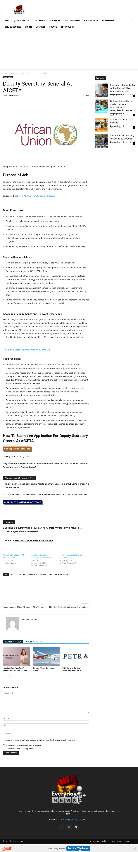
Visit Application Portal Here (17, 449)
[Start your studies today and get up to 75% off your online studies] (101, 90)
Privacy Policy (94, 841)
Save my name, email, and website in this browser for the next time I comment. (40, 740)
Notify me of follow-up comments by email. (24, 745)
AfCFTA (13, 574)
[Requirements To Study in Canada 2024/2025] (101, 141)
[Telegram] (30, 101)
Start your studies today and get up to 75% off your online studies (122, 88)
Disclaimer (105, 841)
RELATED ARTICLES (13, 642)
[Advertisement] (69, 50)
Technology (67, 27)
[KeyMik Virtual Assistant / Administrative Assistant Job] (16, 656)
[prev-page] (4, 676)
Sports (28, 27)
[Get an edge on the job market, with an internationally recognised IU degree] (101, 106)
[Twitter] (12, 101)
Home (8, 20)
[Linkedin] (24, 101)
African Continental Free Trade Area (32, 574)
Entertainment (71, 20)
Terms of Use (116, 841)
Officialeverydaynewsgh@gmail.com (74, 819)
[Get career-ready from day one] (101, 125)
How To (53, 27)
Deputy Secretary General (58, 574)
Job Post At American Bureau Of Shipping (35, 196)
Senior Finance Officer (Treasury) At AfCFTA (23, 607)
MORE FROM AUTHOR (34, 642)
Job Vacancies (21, 20)
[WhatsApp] (18, 101)
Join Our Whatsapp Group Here (78, 848)
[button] (69, 848)
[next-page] (9, 676)
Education (54, 20)
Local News (38, 20)
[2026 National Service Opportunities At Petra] (75, 656)
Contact (127, 841)
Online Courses (13, 27)
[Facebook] (5, 101)
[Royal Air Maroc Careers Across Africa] (46, 656)
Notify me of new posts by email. (20, 749)
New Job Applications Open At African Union (69, 607)
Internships (108, 20)
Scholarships (91, 20)
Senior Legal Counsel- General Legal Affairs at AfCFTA (41, 557)
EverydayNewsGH (117, 94)
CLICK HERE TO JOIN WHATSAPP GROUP (22, 502)
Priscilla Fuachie (12, 96)
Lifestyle (40, 27)
